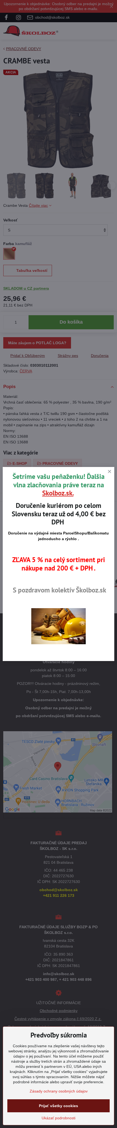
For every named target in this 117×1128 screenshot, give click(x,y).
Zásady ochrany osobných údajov (59, 1091)
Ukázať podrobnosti (58, 1118)
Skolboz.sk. (57, 493)
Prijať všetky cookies (58, 1106)
